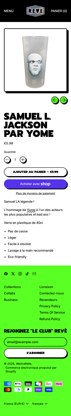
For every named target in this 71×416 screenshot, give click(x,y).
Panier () (59, 12)
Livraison (46, 287)
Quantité (10, 152)
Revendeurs (48, 300)
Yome (31, 210)
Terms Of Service (52, 312)
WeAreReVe (23, 363)
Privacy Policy (49, 306)
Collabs (9, 293)
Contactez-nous (51, 293)
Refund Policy (49, 319)
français (37, 403)
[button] (35, 60)
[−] (7, 159)
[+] (23, 159)
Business (11, 300)
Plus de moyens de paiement (35, 193)
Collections (12, 287)
